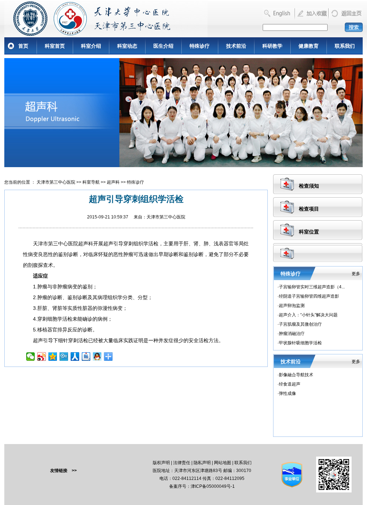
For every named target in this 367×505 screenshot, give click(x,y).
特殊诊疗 (200, 46)
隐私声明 (202, 462)
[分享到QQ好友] (97, 356)
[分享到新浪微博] (41, 356)
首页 (23, 46)
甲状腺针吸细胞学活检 (300, 342)
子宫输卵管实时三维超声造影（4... (312, 286)
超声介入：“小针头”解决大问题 (308, 314)
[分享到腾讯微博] (63, 356)
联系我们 (345, 46)
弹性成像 (287, 393)
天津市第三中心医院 (56, 182)
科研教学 (272, 46)
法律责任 (181, 462)
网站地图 (222, 462)
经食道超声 (289, 384)
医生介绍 (163, 46)
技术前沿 (236, 46)
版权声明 (161, 462)
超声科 (113, 182)
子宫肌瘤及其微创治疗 (300, 324)
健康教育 (309, 46)
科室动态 (127, 46)
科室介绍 (91, 46)
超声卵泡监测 (292, 305)
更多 (356, 273)
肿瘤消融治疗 (292, 333)
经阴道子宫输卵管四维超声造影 (309, 296)
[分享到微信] (30, 356)
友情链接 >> (63, 470)
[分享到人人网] (75, 356)
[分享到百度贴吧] (86, 356)
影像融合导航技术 (296, 374)
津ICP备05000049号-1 (213, 486)
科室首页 (55, 46)
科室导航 (91, 182)
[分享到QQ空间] (52, 356)
